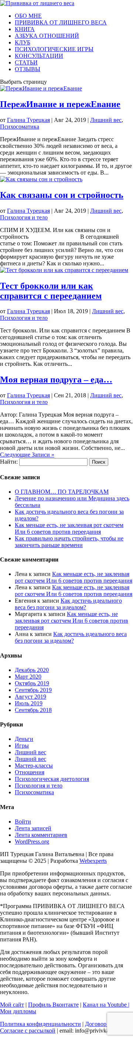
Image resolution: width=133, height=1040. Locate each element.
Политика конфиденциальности (40, 1024)
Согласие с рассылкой (27, 1030)
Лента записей (33, 828)
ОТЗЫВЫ (27, 69)
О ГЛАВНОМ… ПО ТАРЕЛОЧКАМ (62, 491)
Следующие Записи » (27, 454)
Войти (23, 821)
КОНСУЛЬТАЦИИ (39, 56)
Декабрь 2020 (32, 670)
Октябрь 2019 (32, 683)
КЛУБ (22, 42)
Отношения (29, 772)
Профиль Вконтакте (53, 1004)
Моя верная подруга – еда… (56, 379)
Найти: (9, 461)
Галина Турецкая (28, 120)
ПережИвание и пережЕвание (60, 104)
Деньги (24, 739)
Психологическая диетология (52, 779)
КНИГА (25, 29)
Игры (22, 745)
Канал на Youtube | (106, 1004)
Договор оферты (106, 1024)
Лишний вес (106, 120)
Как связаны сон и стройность (61, 195)
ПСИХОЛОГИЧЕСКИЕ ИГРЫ (54, 49)
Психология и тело (24, 217)
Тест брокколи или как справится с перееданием (51, 291)
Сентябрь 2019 (33, 690)
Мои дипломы (18, 1011)
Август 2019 (30, 696)
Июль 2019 (28, 703)
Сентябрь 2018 (33, 710)
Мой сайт (12, 1004)
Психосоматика (19, 126)
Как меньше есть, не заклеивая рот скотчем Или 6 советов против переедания (69, 528)
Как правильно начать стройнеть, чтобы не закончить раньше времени (69, 541)
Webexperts (93, 861)
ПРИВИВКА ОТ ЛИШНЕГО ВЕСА (61, 22)
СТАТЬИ (26, 62)
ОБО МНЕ (28, 16)
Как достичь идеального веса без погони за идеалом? (68, 603)
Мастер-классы (34, 765)
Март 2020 (28, 676)
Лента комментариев (41, 835)
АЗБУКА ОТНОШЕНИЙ (47, 36)
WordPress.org (32, 841)
